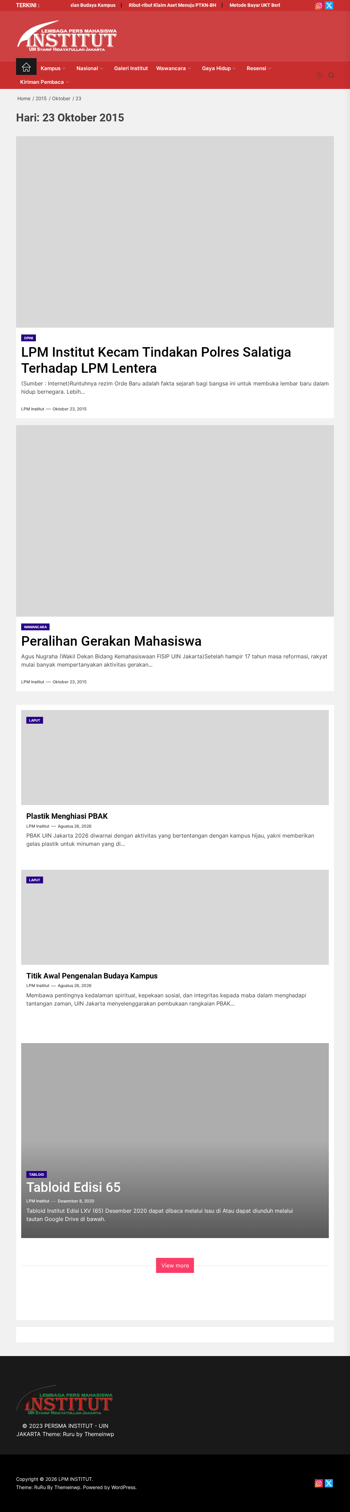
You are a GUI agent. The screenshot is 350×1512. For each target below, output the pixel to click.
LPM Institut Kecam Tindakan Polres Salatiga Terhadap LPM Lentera (156, 360)
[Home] (26, 68)
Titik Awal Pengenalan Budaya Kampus (92, 976)
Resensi (256, 68)
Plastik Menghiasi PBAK (67, 816)
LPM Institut (32, 409)
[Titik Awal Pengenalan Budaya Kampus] (175, 917)
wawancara (35, 627)
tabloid (36, 1174)
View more (175, 1265)
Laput (34, 720)
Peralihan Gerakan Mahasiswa (111, 641)
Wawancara (171, 68)
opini (28, 338)
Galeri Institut (131, 68)
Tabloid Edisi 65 (73, 1187)
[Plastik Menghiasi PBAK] (175, 757)
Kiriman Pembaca (42, 82)
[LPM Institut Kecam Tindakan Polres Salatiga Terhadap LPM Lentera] (175, 232)
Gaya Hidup (216, 68)
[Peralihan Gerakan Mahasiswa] (175, 521)
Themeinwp (99, 1434)
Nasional (87, 68)
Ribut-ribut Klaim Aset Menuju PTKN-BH (163, 5)
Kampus (50, 68)
